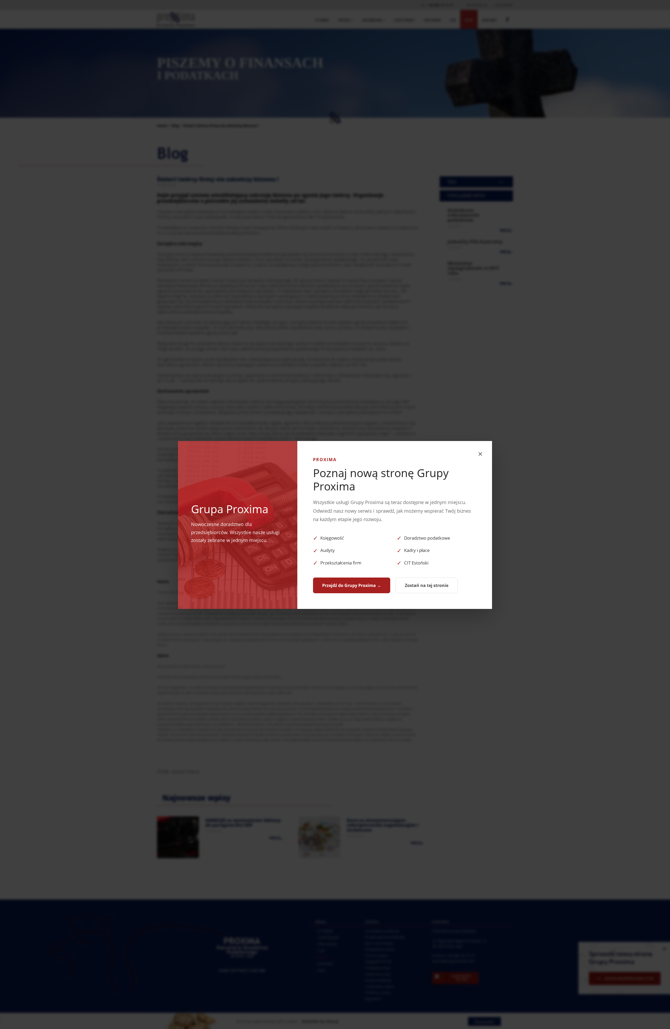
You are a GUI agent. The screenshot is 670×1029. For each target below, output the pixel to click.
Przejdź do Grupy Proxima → (351, 585)
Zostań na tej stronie (426, 585)
